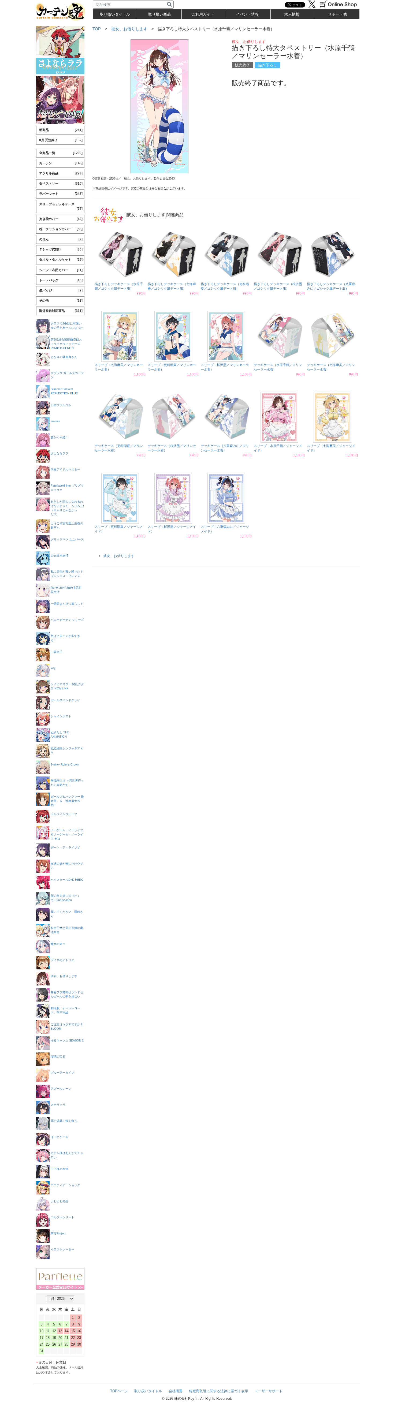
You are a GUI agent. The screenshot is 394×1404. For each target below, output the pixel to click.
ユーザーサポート (269, 1391)
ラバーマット (61, 194)
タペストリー (61, 183)
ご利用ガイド (203, 14)
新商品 (61, 130)
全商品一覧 (61, 153)
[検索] (169, 5)
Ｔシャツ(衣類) (61, 249)
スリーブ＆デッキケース (61, 206)
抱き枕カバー (61, 219)
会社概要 (176, 1391)
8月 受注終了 (61, 140)
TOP (96, 29)
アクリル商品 (61, 173)
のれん (61, 239)
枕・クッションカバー (61, 229)
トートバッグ (61, 280)
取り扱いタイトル (148, 1391)
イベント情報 (247, 14)
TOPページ (119, 1391)
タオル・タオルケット (61, 260)
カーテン (61, 163)
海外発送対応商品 (61, 311)
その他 (61, 301)
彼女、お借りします (129, 29)
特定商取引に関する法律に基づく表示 (218, 1391)
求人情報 (291, 14)
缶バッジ (61, 290)
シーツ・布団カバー (61, 270)
